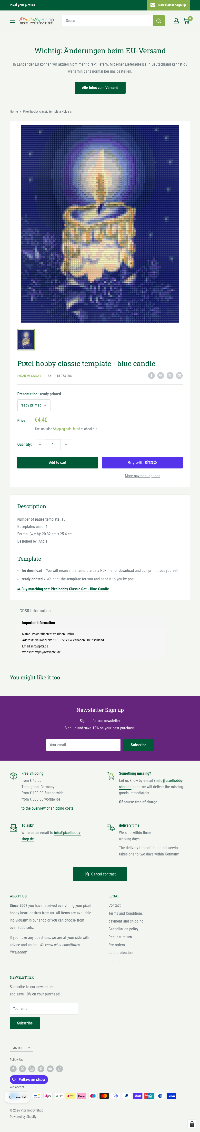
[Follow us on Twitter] (22, 1068)
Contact (115, 905)
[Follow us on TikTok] (59, 1068)
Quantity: (24, 444)
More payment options (142, 476)
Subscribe (138, 745)
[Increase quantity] (66, 444)
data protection (121, 952)
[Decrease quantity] (40, 444)
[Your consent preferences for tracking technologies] (192, 1124)
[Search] (159, 20)
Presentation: (39, 394)
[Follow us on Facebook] (13, 1068)
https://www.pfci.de (48, 652)
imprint (114, 960)
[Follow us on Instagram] (31, 1068)
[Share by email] (179, 375)
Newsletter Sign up (172, 5)
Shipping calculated (66, 429)
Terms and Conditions (126, 913)
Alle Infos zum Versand (100, 87)
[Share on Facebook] (151, 375)
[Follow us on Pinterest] (41, 1068)
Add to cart (57, 462)
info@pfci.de (39, 646)
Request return (120, 937)
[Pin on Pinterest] (160, 375)
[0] (186, 21)
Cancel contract (103, 874)
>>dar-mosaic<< (29, 376)
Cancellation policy (124, 929)
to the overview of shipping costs (47, 808)
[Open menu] (12, 21)
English (17, 1047)
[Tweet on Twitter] (170, 375)
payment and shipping (126, 921)
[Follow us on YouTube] (50, 1068)
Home (14, 111)
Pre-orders (117, 945)
